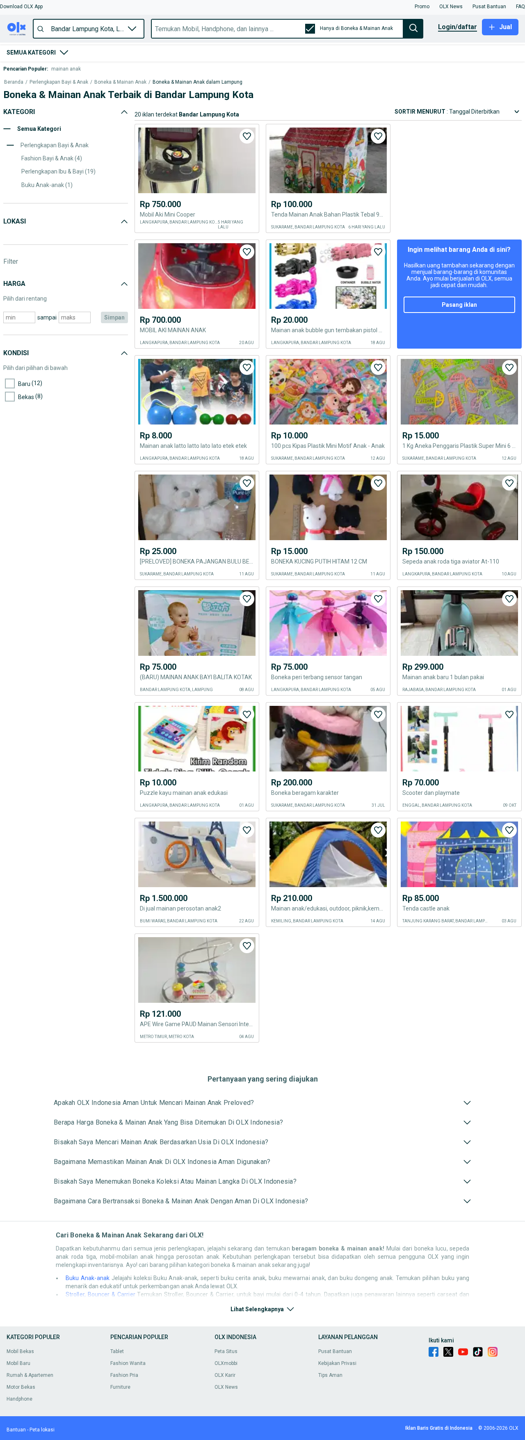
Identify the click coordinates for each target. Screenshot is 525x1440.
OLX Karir (225, 1375)
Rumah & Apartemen (30, 1375)
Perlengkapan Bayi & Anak (59, 82)
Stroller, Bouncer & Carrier (100, 1294)
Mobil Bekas (20, 1351)
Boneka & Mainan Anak (120, 82)
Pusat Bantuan (335, 1351)
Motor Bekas (21, 1387)
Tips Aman (330, 1375)
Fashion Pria (124, 1375)
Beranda (13, 82)
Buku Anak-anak (88, 1278)
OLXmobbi (226, 1363)
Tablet (117, 1351)
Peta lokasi (42, 1430)
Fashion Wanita (128, 1363)
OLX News (226, 1387)
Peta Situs (226, 1351)
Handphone (19, 1399)
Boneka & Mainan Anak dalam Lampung (197, 82)
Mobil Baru (18, 1363)
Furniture (120, 1387)
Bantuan (16, 1430)
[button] (21, 6)
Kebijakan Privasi (337, 1363)
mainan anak (66, 69)
